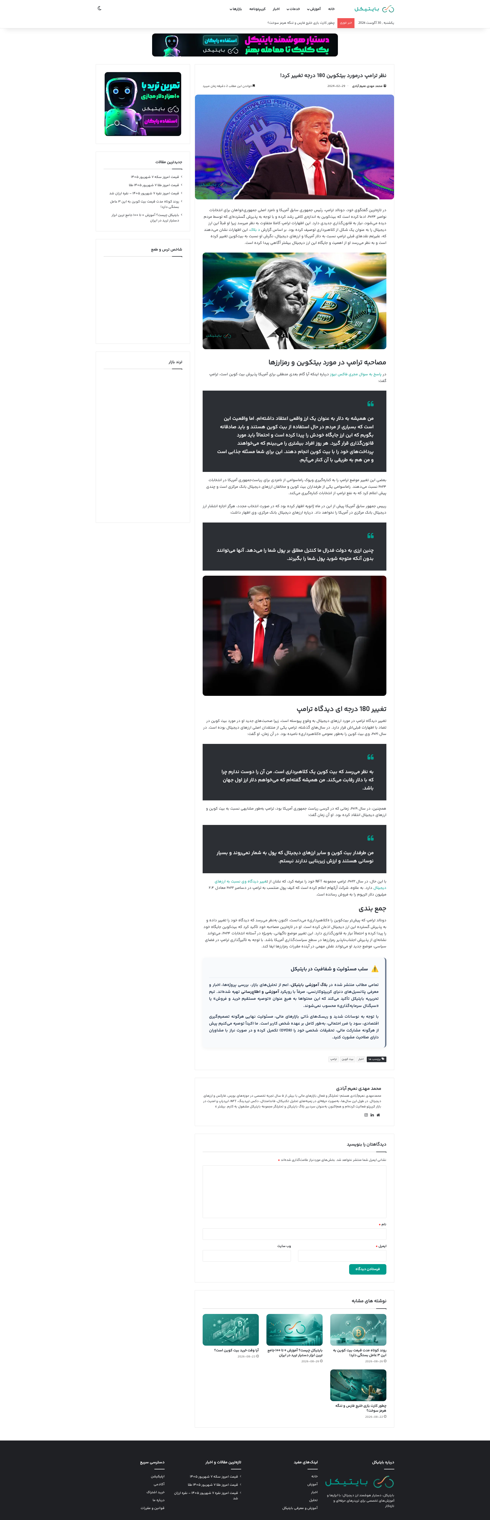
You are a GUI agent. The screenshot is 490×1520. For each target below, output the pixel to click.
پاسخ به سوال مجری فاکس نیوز (356, 374)
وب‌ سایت (284, 1246)
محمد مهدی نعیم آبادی (367, 86)
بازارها (237, 9)
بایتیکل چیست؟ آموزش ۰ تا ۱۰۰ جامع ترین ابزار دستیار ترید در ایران (295, 1353)
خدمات (295, 9)
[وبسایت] (378, 1115)
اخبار (276, 9)
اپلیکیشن (158, 1476)
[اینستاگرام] (366, 1115)
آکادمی (159, 1484)
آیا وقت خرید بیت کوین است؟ (236, 1350)
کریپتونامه (257, 9)
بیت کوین (347, 1059)
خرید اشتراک (155, 1492)
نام (382, 1224)
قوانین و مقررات (153, 1508)
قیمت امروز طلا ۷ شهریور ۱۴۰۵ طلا (154, 185)
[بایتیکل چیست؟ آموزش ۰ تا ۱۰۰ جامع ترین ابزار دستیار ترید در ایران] (294, 1330)
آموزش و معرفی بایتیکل (300, 1508)
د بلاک (255, 230)
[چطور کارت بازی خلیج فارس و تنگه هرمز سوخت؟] (358, 1385)
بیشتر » (220, 1106)
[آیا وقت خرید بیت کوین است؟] (231, 1330)
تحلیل (313, 1500)
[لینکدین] (372, 1115)
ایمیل (381, 1246)
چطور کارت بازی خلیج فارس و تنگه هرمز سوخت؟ (360, 1408)
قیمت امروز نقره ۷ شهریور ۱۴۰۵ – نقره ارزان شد (144, 193)
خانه (331, 9)
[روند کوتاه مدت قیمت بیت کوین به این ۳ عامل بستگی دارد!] (358, 1330)
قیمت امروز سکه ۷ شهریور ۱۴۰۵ (155, 177)
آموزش (315, 9)
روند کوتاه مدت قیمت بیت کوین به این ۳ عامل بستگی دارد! (359, 1353)
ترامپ (333, 1059)
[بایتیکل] (374, 9)
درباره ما (159, 1500)
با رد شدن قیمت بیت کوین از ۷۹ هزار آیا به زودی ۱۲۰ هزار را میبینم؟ (288, 23)
